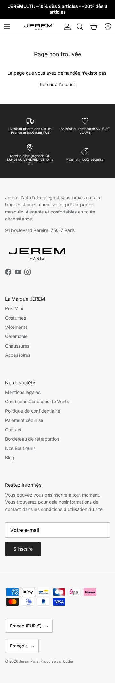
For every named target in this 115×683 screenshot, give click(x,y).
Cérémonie (16, 336)
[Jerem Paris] (38, 26)
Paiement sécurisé (24, 420)
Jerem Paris (29, 661)
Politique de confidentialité (32, 411)
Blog (9, 457)
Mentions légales (22, 392)
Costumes (15, 318)
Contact (13, 429)
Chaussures (17, 345)
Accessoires (17, 355)
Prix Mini (14, 308)
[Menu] (7, 27)
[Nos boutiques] (108, 26)
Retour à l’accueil (57, 84)
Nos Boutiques (20, 448)
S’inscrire (23, 548)
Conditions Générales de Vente (37, 401)
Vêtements (16, 327)
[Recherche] (80, 27)
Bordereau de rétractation (32, 439)
